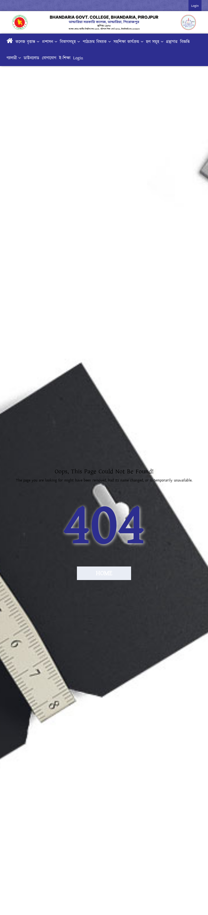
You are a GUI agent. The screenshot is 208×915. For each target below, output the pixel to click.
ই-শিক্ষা (64, 58)
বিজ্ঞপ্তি (185, 42)
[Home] (9, 42)
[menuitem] (104, 50)
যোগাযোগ (49, 58)
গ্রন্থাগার (171, 42)
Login (78, 58)
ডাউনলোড (31, 58)
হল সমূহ (152, 42)
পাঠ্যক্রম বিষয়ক (95, 42)
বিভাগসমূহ (68, 42)
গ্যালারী (11, 58)
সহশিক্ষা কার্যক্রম (126, 42)
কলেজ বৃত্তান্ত (25, 42)
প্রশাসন (47, 42)
